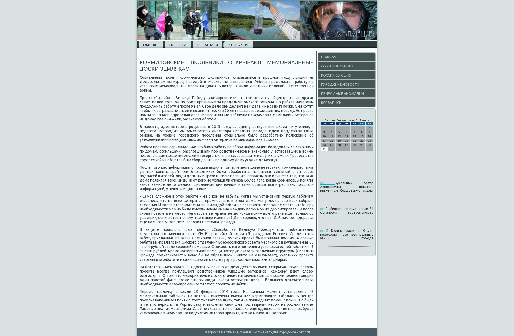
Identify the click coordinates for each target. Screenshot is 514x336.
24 (324, 145)
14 (354, 136)
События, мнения (337, 66)
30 (369, 145)
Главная (150, 45)
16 (369, 136)
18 (331, 140)
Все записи (207, 45)
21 (354, 140)
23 (369, 140)
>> (327, 183)
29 (362, 145)
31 (324, 149)
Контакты (238, 45)
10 (324, 136)
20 (346, 140)
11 (331, 136)
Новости (177, 45)
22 (362, 140)
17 (324, 140)
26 (339, 145)
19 (339, 140)
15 (362, 136)
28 (354, 145)
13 (346, 136)
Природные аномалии (342, 93)
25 (331, 145)
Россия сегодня (336, 75)
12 (339, 136)
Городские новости (340, 84)
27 (346, 145)
